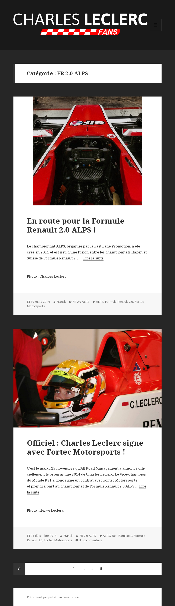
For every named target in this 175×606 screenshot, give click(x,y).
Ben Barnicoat (122, 536)
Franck (61, 302)
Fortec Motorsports (58, 540)
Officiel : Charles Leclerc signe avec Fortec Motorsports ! (85, 447)
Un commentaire (90, 540)
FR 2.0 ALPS (81, 302)
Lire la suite (93, 258)
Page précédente (19, 569)
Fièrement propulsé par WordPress (53, 597)
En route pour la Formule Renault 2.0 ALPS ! (75, 225)
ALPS (99, 302)
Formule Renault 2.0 (119, 302)
